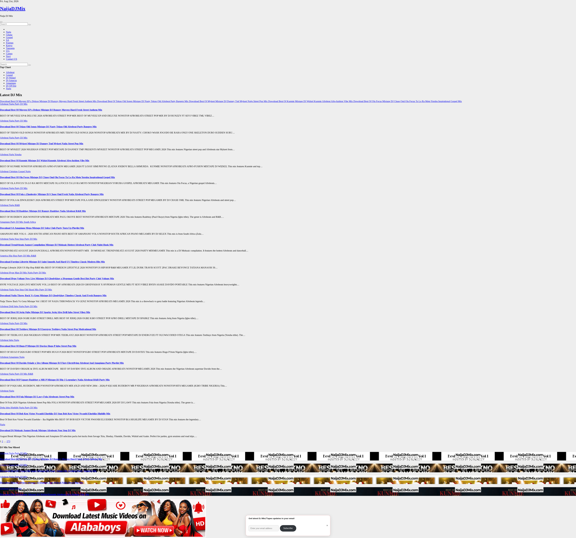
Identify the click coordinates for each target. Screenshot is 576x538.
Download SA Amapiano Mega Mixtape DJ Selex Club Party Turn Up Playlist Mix (42, 228)
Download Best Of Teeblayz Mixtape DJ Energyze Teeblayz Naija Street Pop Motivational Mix (48, 329)
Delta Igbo (5, 407)
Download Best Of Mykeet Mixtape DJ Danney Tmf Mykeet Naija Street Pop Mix (41, 143)
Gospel (9, 37)
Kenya (9, 45)
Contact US (11, 59)
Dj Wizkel (11, 77)
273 (8, 441)
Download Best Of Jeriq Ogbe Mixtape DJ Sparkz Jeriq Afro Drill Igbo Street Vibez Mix (45, 312)
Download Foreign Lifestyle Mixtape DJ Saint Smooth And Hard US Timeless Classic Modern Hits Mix (52, 261)
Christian (13, 171)
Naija (8, 32)
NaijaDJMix (12, 8)
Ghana (9, 34)
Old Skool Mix (31, 289)
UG (8, 51)
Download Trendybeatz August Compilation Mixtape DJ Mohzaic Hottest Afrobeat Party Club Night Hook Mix (56, 245)
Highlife (15, 407)
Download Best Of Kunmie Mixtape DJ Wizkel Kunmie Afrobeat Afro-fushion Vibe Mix (44, 160)
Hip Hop (13, 255)
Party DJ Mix (21, 104)
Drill (11, 306)
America (4, 255)
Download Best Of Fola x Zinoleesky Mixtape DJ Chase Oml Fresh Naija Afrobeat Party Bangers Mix (52, 194)
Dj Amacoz (11, 80)
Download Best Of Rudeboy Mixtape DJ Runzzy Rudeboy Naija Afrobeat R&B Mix (43, 211)
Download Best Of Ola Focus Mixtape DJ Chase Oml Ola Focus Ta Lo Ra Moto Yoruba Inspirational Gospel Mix (57, 177)
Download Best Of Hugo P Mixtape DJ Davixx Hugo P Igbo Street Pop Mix (38, 346)
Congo (9, 53)
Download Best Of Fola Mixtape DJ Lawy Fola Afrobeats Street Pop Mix (37, 396)
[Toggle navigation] (1, 21)
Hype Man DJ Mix (18, 272)
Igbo (16, 306)
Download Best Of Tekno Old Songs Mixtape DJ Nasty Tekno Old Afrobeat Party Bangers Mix (48, 126)
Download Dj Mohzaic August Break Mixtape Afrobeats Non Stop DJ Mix (38, 430)
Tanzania (10, 48)
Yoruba (18, 154)
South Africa (30, 222)
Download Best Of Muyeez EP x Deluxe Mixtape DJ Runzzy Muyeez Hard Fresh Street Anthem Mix (51, 110)
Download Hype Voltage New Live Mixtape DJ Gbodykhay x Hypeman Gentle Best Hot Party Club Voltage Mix (57, 278)
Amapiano (11, 83)
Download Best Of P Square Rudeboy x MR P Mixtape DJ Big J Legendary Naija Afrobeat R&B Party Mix (55, 379)
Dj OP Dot (11, 86)
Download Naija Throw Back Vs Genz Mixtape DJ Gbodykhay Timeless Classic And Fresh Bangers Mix (53, 295)
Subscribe (288, 528)
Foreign (9, 43)
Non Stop (19, 239)
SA (7, 40)
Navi (8, 56)
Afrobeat (10, 72)
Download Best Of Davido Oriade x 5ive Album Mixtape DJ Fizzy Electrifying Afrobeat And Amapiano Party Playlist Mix (62, 363)
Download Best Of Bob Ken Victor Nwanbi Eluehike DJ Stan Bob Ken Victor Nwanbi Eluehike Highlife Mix (55, 413)
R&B (17, 205)
